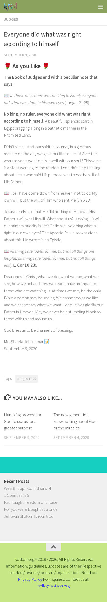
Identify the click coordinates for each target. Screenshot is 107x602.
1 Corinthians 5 (16, 495)
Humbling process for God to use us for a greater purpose (22, 421)
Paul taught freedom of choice (30, 502)
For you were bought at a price (31, 509)
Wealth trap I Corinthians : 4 (27, 488)
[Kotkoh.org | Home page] (12, 6)
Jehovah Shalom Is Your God (29, 516)
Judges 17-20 (26, 379)
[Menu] (100, 6)
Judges (11, 19)
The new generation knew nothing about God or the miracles (75, 421)
